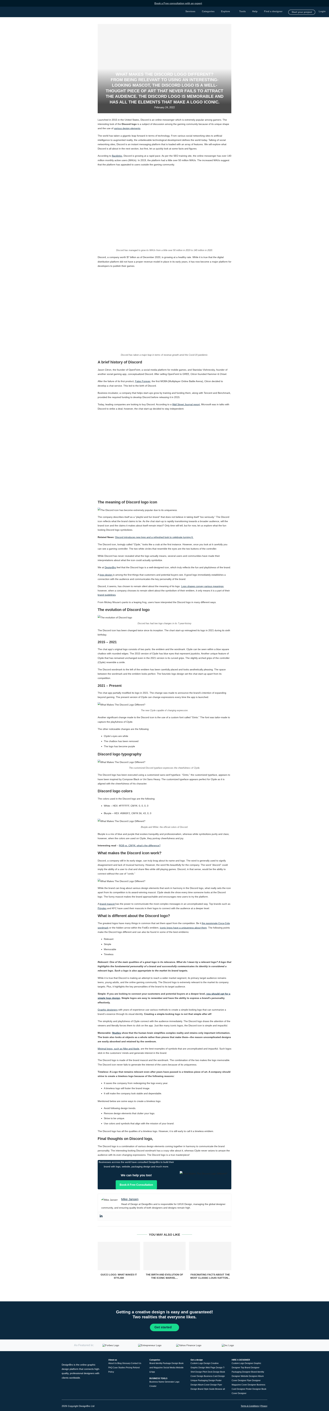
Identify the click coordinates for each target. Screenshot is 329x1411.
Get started (163, 1327)
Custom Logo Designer (242, 1363)
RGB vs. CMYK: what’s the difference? (140, 845)
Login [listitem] (322, 11)
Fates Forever (142, 381)
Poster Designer (253, 1389)
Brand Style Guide (206, 1389)
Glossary (126, 1363)
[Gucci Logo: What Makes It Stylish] (119, 1256)
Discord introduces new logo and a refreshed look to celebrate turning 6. (154, 537)
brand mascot (107, 903)
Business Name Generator (161, 1381)
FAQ (110, 1367)
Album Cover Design (207, 1385)
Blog (119, 1363)
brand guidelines (107, 594)
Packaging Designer (241, 1372)
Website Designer (249, 1376)
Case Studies (119, 1367)
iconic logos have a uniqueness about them (183, 927)
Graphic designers (108, 1009)
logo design (106, 574)
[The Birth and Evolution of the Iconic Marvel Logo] (164, 1256)
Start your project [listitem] (302, 12)
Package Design (170, 1363)
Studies (116, 1032)
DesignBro (110, 567)
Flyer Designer (254, 1380)
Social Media (169, 1367)
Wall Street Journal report (186, 404)
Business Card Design (214, 1376)
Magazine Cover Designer (244, 1385)
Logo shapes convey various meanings (202, 586)
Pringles (102, 908)
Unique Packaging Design (203, 1380)
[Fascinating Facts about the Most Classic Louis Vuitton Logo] (210, 1256)
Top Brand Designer (250, 1367)
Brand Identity (155, 1363)
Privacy (263, 1406)
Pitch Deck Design (211, 1372)
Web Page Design (214, 1367)
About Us (112, 1363)
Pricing (129, 1367)
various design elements (127, 128)
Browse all (220, 1389)
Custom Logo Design (200, 1363)
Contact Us (136, 1363)
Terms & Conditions (250, 1406)
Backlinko (117, 155)
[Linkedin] (101, 1216)
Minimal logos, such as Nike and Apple (118, 1048)
